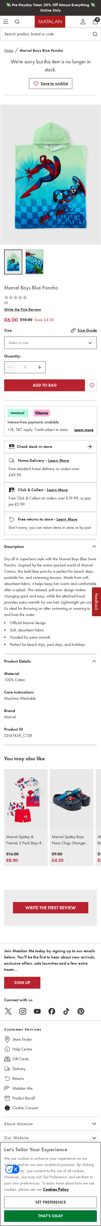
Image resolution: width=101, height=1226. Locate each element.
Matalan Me (22, 1088)
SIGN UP (22, 982)
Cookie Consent (25, 1107)
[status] (25, 367)
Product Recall (23, 1098)
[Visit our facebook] (52, 1011)
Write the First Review (22, 309)
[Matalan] (50, 22)
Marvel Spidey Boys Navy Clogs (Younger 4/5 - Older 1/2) (69, 840)
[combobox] (50, 343)
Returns (18, 1078)
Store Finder (22, 1039)
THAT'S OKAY (50, 1216)
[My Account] (83, 21)
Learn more (83, 430)
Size (8, 330)
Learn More (58, 460)
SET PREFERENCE (50, 1202)
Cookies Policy (56, 1189)
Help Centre (22, 1049)
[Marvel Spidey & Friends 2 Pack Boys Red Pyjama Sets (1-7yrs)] (26, 799)
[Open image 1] (13, 261)
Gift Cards (20, 1058)
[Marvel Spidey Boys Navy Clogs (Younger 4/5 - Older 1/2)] (71, 799)
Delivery (19, 1068)
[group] (12, 857)
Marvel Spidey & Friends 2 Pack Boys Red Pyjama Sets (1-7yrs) (26, 840)
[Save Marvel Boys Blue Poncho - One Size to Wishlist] (36, 83)
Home (8, 50)
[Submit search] (17, 21)
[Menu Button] (5, 21)
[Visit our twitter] (8, 1011)
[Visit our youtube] (37, 1011)
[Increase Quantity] (39, 367)
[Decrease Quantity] (10, 367)
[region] (50, 1184)
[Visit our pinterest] (81, 1011)
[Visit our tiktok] (66, 1011)
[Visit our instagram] (23, 1011)
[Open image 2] (34, 261)
